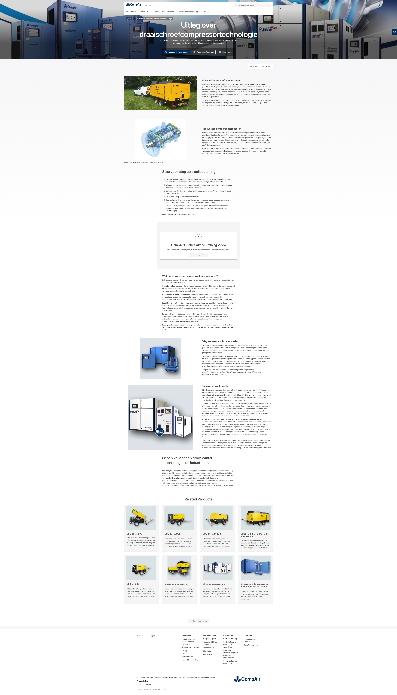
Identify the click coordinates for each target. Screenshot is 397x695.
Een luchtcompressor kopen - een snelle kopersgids (190, 641)
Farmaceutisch (208, 648)
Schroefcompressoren (190, 647)
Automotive (207, 654)
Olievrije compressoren (187, 652)
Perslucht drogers (188, 657)
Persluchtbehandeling (190, 660)
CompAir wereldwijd (251, 645)
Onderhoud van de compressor (230, 662)
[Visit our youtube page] (153, 636)
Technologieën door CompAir (251, 640)
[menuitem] (131, 12)
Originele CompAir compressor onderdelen (230, 644)
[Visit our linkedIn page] (148, 636)
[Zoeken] (236, 5)
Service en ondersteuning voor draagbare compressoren (230, 654)
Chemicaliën (207, 651)
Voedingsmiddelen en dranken (210, 643)
